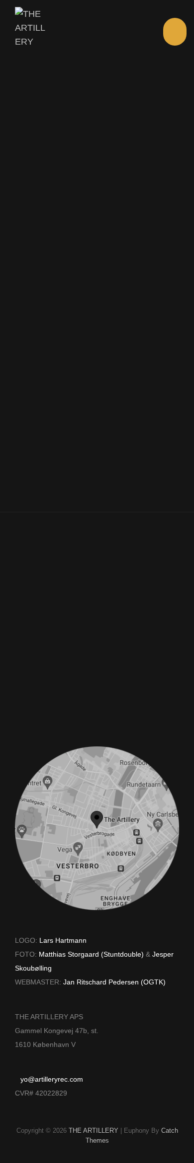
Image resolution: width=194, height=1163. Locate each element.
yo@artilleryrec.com (51, 1079)
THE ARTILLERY (93, 1130)
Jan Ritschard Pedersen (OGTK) (114, 982)
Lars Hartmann (63, 940)
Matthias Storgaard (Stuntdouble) (91, 954)
